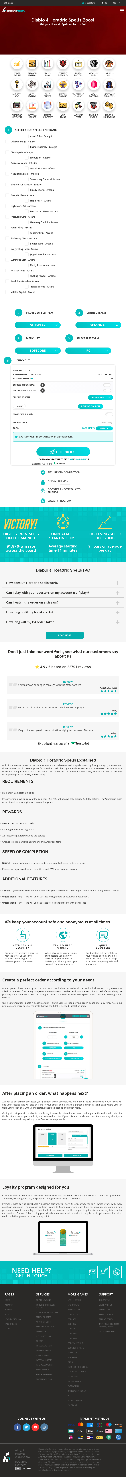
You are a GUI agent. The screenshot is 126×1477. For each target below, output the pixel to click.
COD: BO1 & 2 (74, 1314)
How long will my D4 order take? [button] (30, 622)
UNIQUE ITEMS (42, 1355)
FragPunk (72, 1357)
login (7, 1328)
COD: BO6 (72, 1319)
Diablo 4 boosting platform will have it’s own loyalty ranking (63, 1203)
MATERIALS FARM (43, 1350)
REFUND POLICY (106, 1319)
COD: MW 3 (72, 1333)
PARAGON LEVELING (44, 1374)
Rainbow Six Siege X (77, 1391)
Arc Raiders (73, 1305)
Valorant (72, 1405)
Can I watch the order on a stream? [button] (32, 602)
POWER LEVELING (43, 1300)
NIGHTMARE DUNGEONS (47, 1312)
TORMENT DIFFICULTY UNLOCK (45, 1306)
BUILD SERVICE (42, 1369)
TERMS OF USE (105, 1309)
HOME (7, 1300)
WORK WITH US (105, 1305)
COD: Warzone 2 (75, 1343)
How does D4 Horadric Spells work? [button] (32, 583)
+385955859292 (108, 1331)
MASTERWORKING (44, 1379)
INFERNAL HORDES (44, 1360)
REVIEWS (8, 1309)
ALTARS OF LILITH (43, 1322)
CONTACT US (104, 1300)
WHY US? (8, 1305)
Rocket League (75, 1400)
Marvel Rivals (74, 1381)
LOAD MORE (64, 635)
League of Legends (77, 1371)
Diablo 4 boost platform (36, 1002)
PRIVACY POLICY (106, 1314)
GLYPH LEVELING (43, 1336)
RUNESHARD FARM (44, 1345)
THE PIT (39, 1341)
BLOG (7, 1314)
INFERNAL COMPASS (45, 1365)
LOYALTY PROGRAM (13, 1319)
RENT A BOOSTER (43, 1317)
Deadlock (72, 1352)
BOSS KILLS (41, 1331)
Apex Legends (74, 1300)
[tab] (63, 583)
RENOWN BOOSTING (45, 1326)
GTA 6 (70, 1362)
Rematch (72, 1395)
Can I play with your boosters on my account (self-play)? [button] (47, 592)
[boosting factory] (63, 9)
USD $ (115, 3)
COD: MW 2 (72, 1328)
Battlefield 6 (74, 1309)
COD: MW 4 (72, 1338)
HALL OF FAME (11, 1324)
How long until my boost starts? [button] (29, 612)
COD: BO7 (72, 1324)
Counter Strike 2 (76, 1348)
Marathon (73, 1376)
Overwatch (73, 1386)
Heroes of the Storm (78, 1367)
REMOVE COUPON (90, 406)
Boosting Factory (21, 1463)
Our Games (8, 3)
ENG (105, 3)
